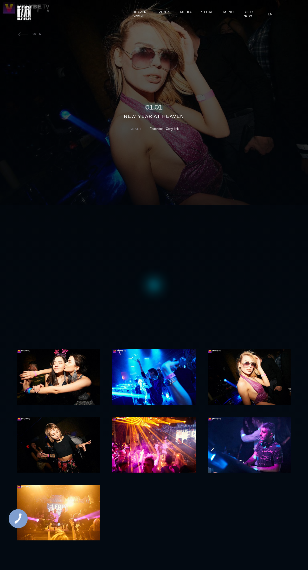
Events (163, 12)
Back (37, 34)
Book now (249, 14)
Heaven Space (140, 14)
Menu (228, 12)
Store (207, 12)
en (270, 14)
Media (186, 12)
